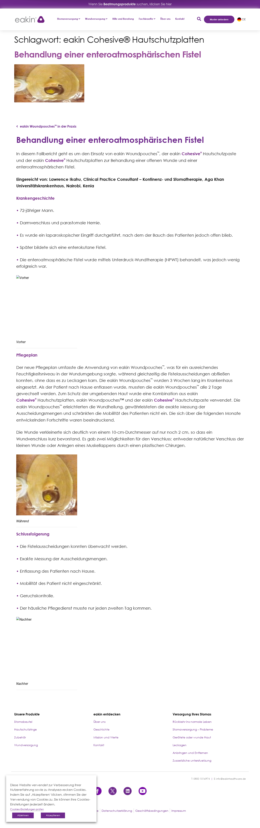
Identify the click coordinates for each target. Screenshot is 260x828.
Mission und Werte (105, 737)
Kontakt (179, 18)
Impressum (178, 810)
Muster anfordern (219, 19)
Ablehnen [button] (23, 815)
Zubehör (20, 737)
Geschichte (101, 729)
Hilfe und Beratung (123, 18)
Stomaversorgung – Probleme (193, 729)
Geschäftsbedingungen (151, 810)
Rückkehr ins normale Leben (192, 721)
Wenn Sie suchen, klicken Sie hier (130, 4)
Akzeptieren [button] (53, 815)
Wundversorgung (26, 745)
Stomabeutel (23, 721)
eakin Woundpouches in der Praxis (48, 126)
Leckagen (179, 745)
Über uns (165, 18)
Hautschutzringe (25, 729)
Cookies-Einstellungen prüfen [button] (27, 809)
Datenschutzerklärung (117, 810)
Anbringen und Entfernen (190, 752)
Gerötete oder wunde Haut (192, 737)
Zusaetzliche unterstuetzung (192, 760)
